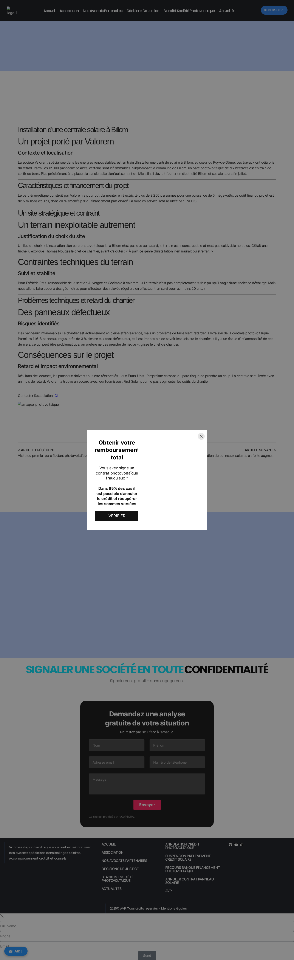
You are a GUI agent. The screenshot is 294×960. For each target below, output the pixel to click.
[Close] (201, 436)
